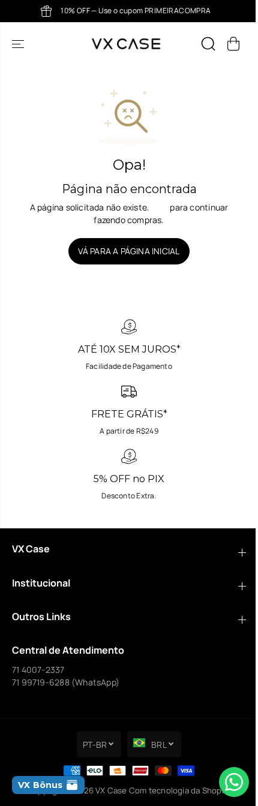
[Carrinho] (233, 43)
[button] (19, 43)
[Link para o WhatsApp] (234, 782)
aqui (159, 207)
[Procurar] (208, 43)
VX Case (111, 790)
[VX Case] (126, 44)
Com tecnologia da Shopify (180, 790)
